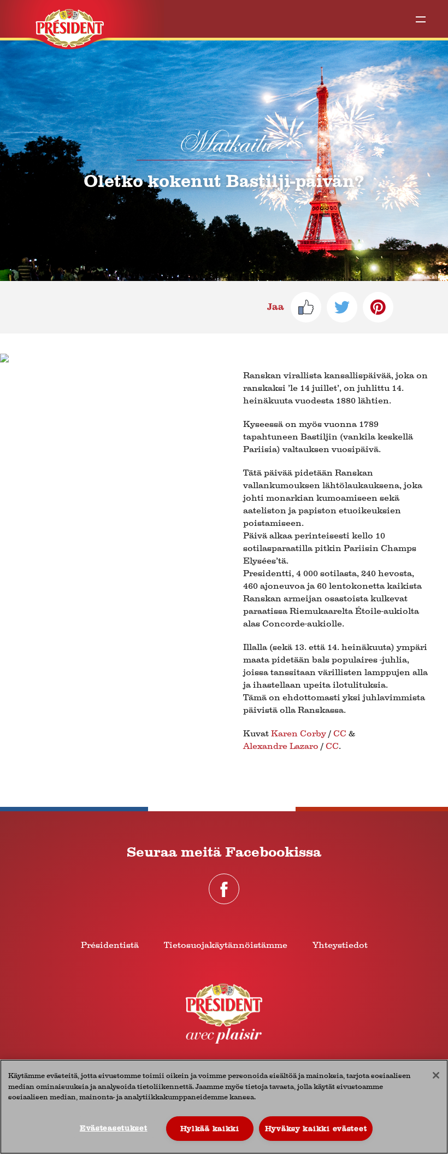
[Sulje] (436, 1075)
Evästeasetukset (114, 1128)
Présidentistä (110, 945)
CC (339, 733)
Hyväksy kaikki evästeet (316, 1128)
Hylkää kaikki (209, 1128)
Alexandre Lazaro (281, 746)
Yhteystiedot (340, 945)
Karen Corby (298, 733)
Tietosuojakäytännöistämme (225, 945)
